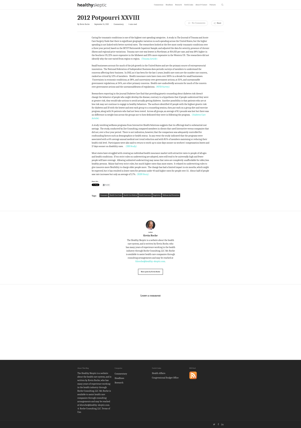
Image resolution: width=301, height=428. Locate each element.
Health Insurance (145, 195)
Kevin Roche (85, 24)
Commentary (119, 24)
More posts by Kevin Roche (150, 272)
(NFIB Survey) (163, 86)
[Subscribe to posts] (193, 380)
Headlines (119, 378)
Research (119, 382)
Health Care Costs (116, 195)
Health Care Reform (130, 195)
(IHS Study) (131, 146)
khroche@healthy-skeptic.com (150, 261)
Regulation (157, 195)
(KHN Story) (143, 174)
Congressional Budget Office (165, 377)
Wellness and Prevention (171, 195)
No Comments (198, 23)
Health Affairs (158, 373)
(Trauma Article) (149, 58)
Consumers (104, 195)
